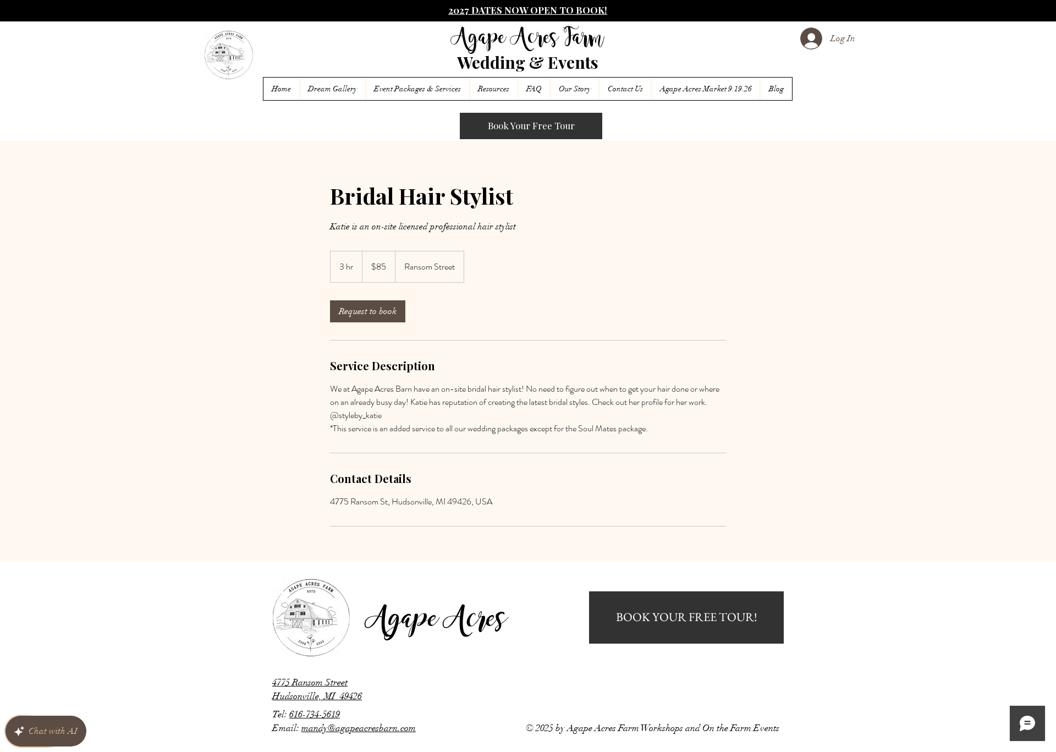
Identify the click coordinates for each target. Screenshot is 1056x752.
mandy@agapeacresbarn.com (358, 728)
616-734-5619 (314, 714)
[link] (367, 311)
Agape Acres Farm (528, 38)
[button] (494, 89)
